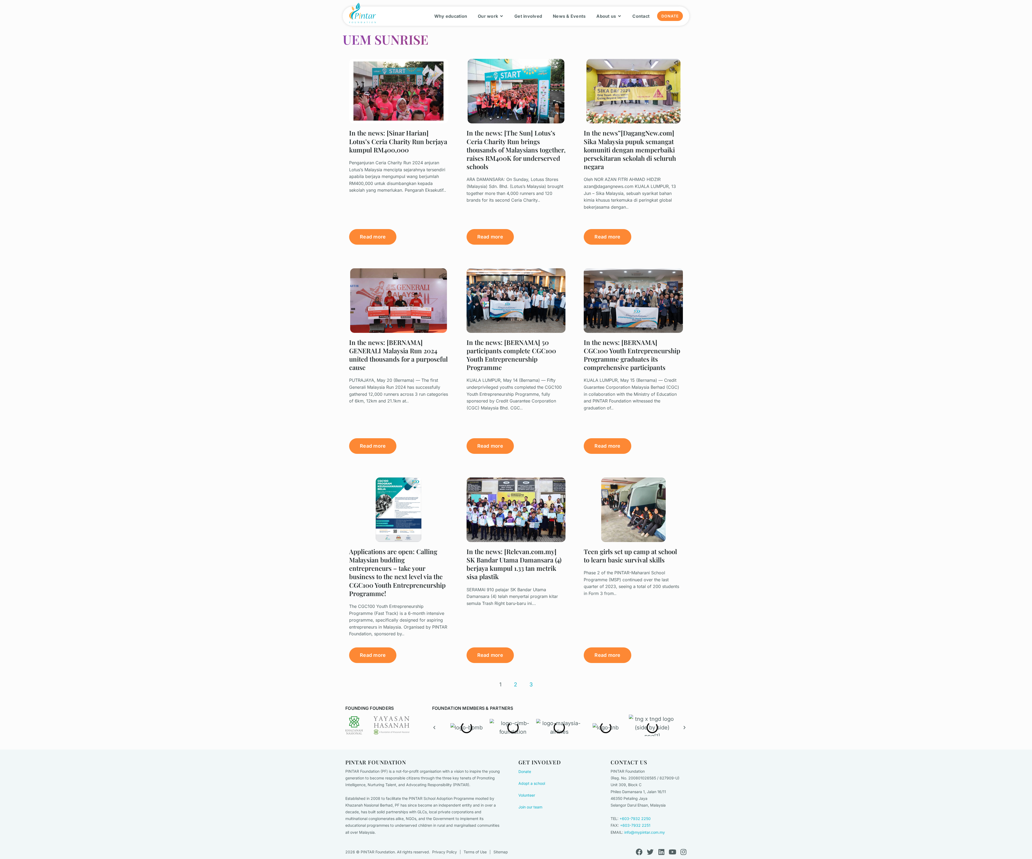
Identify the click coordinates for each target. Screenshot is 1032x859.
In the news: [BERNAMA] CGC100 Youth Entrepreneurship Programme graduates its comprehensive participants (632, 355)
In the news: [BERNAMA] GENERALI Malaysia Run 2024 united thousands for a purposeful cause (398, 355)
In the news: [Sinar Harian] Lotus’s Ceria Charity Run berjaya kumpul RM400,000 (398, 141)
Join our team (530, 807)
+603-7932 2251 (635, 825)
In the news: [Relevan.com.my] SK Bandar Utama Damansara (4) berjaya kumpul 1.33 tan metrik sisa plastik (514, 564)
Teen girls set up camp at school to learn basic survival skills (630, 555)
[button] (434, 727)
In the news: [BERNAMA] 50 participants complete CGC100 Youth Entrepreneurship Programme (511, 355)
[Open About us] (619, 16)
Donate (524, 771)
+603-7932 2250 (635, 818)
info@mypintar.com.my (644, 832)
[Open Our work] (501, 16)
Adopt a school (531, 783)
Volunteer (526, 795)
